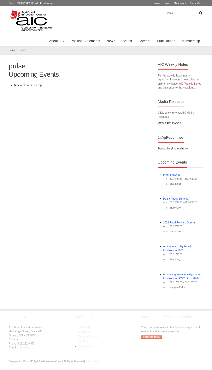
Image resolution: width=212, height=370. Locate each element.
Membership (191, 41)
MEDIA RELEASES (170, 123)
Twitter (151, 12)
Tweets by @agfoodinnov (173, 148)
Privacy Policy (93, 361)
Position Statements (85, 41)
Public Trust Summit (175, 198)
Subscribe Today (151, 337)
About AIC (56, 41)
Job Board (84, 341)
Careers (144, 41)
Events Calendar (88, 336)
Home (167, 3)
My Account (180, 3)
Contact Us (195, 3)
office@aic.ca (46, 3)
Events (127, 41)
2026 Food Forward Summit (179, 222)
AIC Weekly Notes (190, 83)
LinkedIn (158, 12)
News (111, 41)
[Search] (200, 13)
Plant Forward (171, 174)
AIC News (84, 331)
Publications (166, 41)
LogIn (157, 3)
